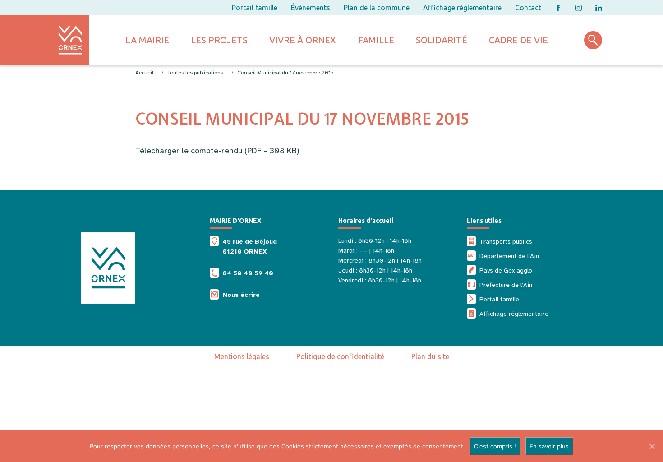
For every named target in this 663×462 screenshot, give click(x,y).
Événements (310, 8)
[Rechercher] (593, 40)
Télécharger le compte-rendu (188, 151)
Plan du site (430, 356)
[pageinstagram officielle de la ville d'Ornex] (578, 8)
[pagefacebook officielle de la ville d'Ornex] (558, 8)
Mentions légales (241, 356)
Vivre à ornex (302, 40)
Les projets (219, 40)
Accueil (144, 72)
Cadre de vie (518, 40)
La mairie (147, 40)
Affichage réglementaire (462, 8)
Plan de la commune (377, 8)
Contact (528, 8)
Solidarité (441, 40)
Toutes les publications (195, 72)
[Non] (651, 446)
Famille (376, 40)
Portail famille (254, 8)
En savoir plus (549, 446)
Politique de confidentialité (340, 356)
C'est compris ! (495, 446)
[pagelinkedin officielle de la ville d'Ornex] (598, 8)
